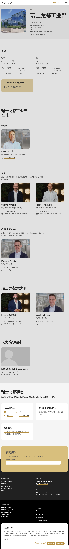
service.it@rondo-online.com (47, 61)
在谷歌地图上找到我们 (40, 35)
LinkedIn (9, 412)
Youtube (20, 412)
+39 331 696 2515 (9, 321)
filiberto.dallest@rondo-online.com (14, 324)
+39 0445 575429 (9, 157)
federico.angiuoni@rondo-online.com (49, 214)
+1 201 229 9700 (43, 483)
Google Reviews (24, 415)
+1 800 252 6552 (43, 494)
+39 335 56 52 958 (44, 211)
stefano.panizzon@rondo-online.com (15, 214)
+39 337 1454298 (9, 211)
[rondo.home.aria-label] (7, 3)
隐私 (13, 539)
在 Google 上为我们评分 (13, 87)
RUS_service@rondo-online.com (47, 492)
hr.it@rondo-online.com (11, 374)
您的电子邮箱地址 (10, 459)
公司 (31, 9)
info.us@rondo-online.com (45, 481)
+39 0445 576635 (9, 63)
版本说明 (7, 539)
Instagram (10, 415)
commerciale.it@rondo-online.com (14, 61)
